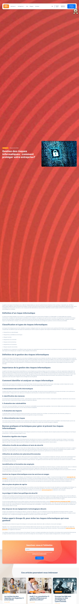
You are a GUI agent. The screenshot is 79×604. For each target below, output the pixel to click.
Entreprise (20, 6)
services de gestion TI (47, 490)
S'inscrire (39, 558)
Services (13, 6)
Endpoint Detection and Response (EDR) (60, 501)
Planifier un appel (71, 6)
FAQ (27, 6)
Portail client (57, 6)
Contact (37, 6)
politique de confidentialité (39, 554)
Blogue (31, 6)
